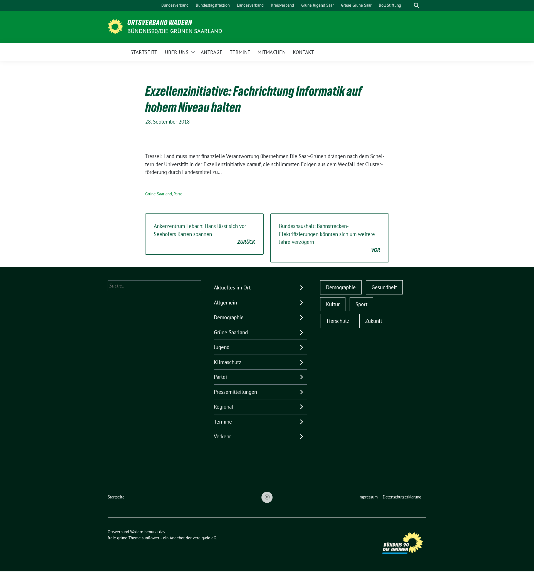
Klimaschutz (227, 362)
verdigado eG (204, 537)
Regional (223, 406)
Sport (361, 304)
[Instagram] (267, 497)
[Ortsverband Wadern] (115, 26)
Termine (223, 421)
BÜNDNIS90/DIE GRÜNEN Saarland (174, 31)
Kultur (333, 304)
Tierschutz (337, 321)
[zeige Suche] (416, 5)
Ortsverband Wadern (159, 22)
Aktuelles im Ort (232, 287)
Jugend (221, 347)
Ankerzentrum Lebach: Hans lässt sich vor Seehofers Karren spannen (204, 234)
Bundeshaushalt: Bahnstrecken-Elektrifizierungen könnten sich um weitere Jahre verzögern (329, 238)
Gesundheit (384, 287)
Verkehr (222, 436)
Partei (179, 193)
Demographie (229, 317)
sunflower (150, 537)
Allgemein (225, 302)
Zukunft (373, 321)
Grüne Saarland (158, 193)
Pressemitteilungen (235, 392)
